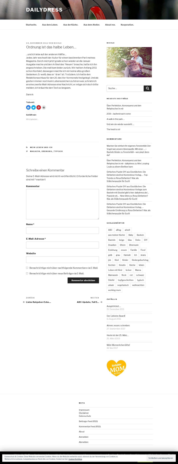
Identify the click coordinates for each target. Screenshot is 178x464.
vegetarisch (123, 285)
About (82, 431)
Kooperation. (127, 25)
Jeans (143, 255)
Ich (135, 255)
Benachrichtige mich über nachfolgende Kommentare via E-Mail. (63, 268)
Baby (130, 235)
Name (30, 224)
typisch (58, 151)
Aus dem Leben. (50, 25)
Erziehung (112, 250)
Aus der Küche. (70, 25)
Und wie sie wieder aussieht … (120, 124)
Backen (140, 235)
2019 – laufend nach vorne (119, 114)
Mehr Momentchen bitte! (118, 345)
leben (141, 265)
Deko (137, 240)
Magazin (35, 151)
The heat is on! (113, 129)
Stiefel (111, 280)
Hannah (127, 255)
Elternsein (134, 245)
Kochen (111, 265)
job (109, 260)
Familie (133, 250)
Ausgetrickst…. (114, 306)
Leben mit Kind (115, 270)
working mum (114, 290)
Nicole (58, 43)
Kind (117, 260)
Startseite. (31, 25)
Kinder (125, 260)
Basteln (111, 240)
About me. (110, 25)
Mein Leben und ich (41, 147)
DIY (145, 240)
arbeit (127, 230)
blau (130, 240)
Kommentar (33, 186)
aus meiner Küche (116, 235)
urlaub (111, 285)
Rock (124, 275)
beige (121, 240)
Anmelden (83, 437)
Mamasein (113, 275)
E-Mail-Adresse (36, 239)
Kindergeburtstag (140, 260)
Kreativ (122, 265)
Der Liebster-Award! (116, 316)
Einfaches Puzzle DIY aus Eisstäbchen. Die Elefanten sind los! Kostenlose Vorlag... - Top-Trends (127, 175)
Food (143, 250)
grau (118, 255)
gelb (110, 255)
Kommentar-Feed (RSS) (90, 426)
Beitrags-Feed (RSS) (88, 421)
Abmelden (83, 442)
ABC (110, 230)
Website (31, 253)
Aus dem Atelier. (91, 25)
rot (131, 275)
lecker (129, 270)
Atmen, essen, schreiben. (118, 325)
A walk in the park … (116, 119)
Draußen (112, 245)
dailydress (44, 10)
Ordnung (46, 151)
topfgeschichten (126, 280)
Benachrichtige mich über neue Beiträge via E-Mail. (56, 273)
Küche (132, 265)
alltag (118, 230)
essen (124, 250)
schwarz (140, 275)
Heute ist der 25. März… (117, 335)
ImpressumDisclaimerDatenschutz (85, 413)
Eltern (122, 245)
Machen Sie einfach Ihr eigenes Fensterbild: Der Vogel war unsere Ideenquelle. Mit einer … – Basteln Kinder (129, 149)
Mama (138, 270)
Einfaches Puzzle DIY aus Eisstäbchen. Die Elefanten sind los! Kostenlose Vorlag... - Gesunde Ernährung (126, 207)
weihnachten (138, 285)
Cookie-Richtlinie (75, 459)
